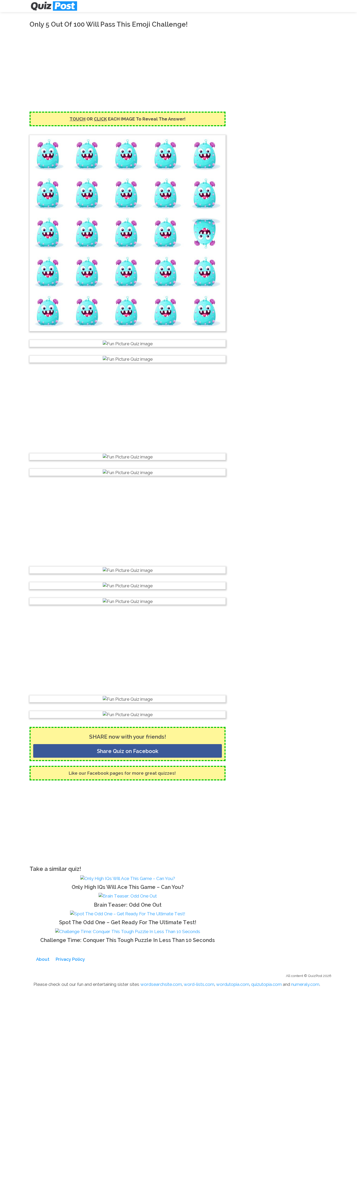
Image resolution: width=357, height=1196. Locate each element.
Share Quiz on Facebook (127, 751)
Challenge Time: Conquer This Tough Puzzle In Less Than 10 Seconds (127, 940)
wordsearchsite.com (161, 984)
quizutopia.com (266, 984)
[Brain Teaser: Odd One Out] (128, 895)
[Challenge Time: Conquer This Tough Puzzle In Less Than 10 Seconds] (127, 931)
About (42, 959)
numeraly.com (305, 984)
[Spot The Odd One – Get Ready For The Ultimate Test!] (127, 913)
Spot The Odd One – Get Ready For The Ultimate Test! (127, 922)
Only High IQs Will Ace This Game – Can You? (128, 887)
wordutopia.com (232, 984)
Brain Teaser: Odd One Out (128, 905)
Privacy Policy (70, 959)
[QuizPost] (53, 6)
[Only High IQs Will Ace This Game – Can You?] (127, 878)
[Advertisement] (128, 69)
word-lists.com (199, 984)
